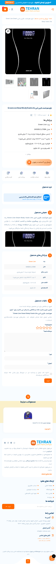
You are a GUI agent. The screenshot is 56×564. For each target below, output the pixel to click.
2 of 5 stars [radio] (47, 327)
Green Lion (32, 261)
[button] (8, 31)
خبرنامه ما (50, 501)
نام (50, 354)
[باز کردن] (9, 9)
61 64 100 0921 (44, 539)
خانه (50, 18)
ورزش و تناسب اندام (41, 18)
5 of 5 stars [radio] (37, 327)
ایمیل (49, 363)
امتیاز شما (48, 325)
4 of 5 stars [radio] (40, 327)
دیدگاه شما (47, 331)
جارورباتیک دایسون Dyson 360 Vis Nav (42, 423)
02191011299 (44, 541)
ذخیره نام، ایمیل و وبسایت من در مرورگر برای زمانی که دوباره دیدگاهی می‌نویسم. (26, 374)
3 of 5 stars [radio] (44, 327)
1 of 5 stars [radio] (50, 327)
